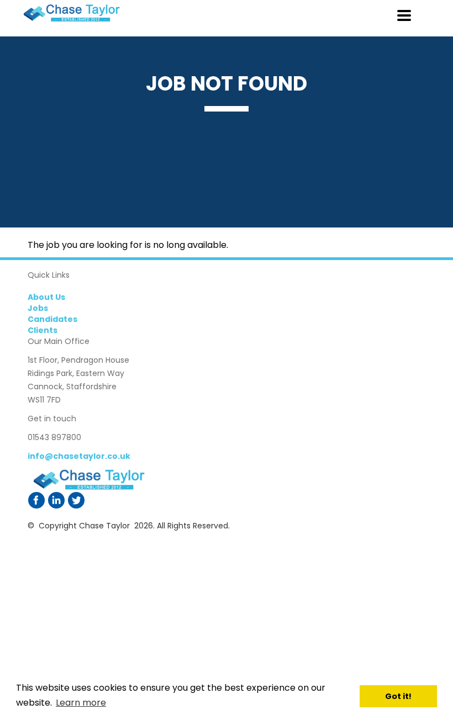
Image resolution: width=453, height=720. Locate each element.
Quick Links (49, 274)
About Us (46, 297)
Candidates (52, 319)
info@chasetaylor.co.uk (79, 456)
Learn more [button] (81, 702)
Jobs (38, 308)
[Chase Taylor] (88, 479)
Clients (42, 330)
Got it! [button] (398, 696)
